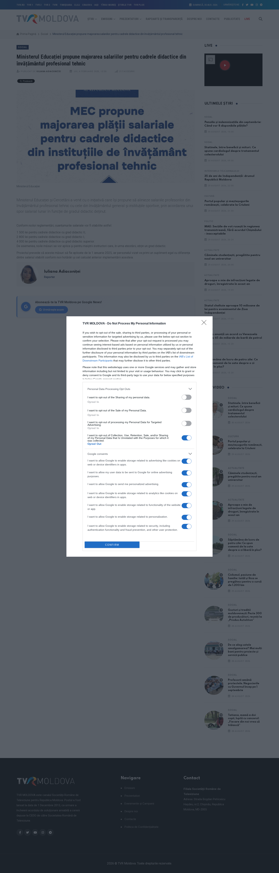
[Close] (205, 323)
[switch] (187, 397)
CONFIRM (112, 544)
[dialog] (139, 436)
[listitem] (139, 389)
